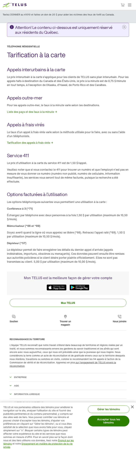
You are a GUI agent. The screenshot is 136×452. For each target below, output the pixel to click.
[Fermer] (132, 407)
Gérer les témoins (108, 409)
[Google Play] (79, 287)
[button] (129, 5)
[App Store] (56, 287)
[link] (32, 111)
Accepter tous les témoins (108, 421)
